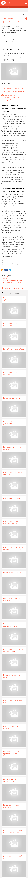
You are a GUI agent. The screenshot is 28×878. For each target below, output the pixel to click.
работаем (6, 123)
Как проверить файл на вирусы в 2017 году (11, 523)
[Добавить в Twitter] (10, 270)
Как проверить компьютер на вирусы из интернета (13, 548)
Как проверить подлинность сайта (13, 299)
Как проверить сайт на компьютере (11, 324)
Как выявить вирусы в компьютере (11, 806)
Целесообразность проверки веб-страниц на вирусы (14, 54)
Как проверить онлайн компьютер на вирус (11, 625)
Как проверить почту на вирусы (12, 448)
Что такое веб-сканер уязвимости (11, 422)
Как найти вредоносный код (13, 349)
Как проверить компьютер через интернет (13, 650)
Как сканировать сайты (11, 398)
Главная (3, 7)
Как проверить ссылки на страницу (12, 474)
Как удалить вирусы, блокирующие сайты (10, 780)
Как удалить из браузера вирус (12, 676)
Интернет (8, 7)
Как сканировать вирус (11, 498)
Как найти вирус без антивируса (13, 282)
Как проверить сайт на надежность (11, 599)
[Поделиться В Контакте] (5, 270)
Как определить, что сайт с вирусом (12, 88)
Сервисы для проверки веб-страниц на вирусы (12, 59)
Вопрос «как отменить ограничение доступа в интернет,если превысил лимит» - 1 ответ (15, 98)
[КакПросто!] (6, 3)
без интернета (20, 116)
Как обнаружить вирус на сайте (12, 280)
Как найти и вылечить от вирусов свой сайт (13, 278)
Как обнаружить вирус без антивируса (12, 574)
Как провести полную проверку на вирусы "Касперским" (11, 754)
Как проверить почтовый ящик (12, 857)
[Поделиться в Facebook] (7, 270)
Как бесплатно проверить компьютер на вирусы (12, 831)
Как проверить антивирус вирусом (12, 701)
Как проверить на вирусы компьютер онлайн (12, 92)
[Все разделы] (26, 3)
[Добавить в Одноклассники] (2, 270)
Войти (21, 3)
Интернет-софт (16, 7)
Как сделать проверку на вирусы (12, 727)
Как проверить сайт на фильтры (11, 373)
